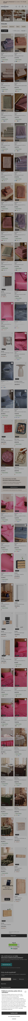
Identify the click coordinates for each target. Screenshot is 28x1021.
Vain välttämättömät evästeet (14, 1016)
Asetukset (14, 1018)
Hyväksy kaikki (14, 1013)
